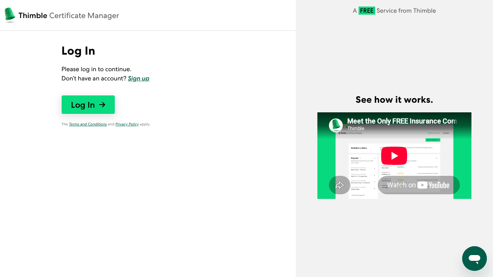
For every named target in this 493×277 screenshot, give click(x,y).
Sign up (138, 78)
